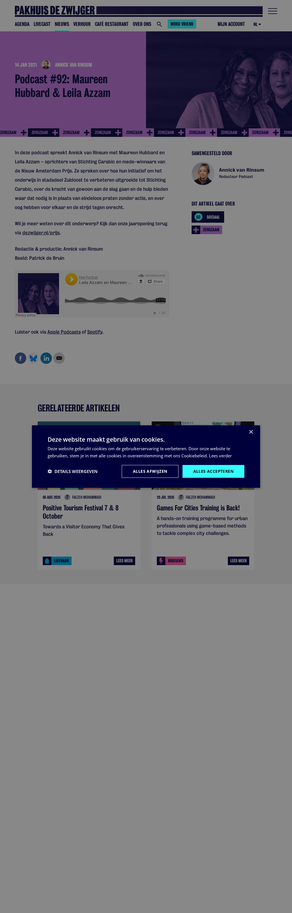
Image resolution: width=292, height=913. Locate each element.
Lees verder (220, 455)
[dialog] (146, 456)
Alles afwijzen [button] (150, 471)
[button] (73, 471)
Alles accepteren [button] (213, 471)
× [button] (251, 432)
